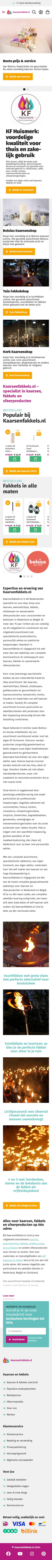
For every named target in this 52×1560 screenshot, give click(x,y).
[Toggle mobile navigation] (3, 12)
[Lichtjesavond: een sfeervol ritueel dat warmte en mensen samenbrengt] (26, 1080)
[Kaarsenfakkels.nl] (17, 1360)
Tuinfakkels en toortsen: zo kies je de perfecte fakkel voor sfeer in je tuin (26, 1047)
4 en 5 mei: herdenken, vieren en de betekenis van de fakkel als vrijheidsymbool (26, 1185)
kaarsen (33, 1239)
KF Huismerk (38, 1289)
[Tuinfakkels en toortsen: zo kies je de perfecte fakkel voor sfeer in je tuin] (26, 1012)
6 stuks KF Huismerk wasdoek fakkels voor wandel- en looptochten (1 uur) (12, 519)
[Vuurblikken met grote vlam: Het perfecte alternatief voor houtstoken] (26, 945)
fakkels (24, 1243)
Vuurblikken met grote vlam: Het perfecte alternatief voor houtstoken (26, 979)
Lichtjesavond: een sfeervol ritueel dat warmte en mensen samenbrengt (26, 1115)
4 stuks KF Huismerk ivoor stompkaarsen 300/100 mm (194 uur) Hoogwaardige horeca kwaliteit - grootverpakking (12, 448)
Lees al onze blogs (17, 1492)
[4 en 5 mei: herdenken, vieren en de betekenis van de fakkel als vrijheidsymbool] (26, 1148)
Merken (11, 1414)
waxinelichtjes (11, 1243)
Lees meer (8, 1295)
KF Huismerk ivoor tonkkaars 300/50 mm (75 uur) (33, 448)
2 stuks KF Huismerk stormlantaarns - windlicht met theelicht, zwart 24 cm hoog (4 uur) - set (33, 519)
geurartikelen (10, 1247)
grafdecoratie (36, 1243)
